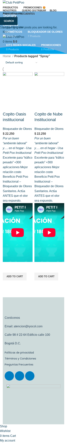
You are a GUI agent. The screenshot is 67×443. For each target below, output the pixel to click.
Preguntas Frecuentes (19, 364)
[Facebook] (9, 376)
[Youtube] (29, 376)
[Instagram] (19, 376)
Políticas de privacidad (19, 352)
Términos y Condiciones (20, 358)
